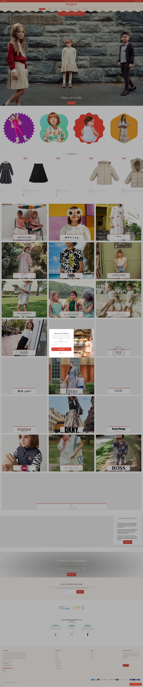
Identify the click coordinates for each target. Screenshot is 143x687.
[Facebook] (59, 353)
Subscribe (61, 349)
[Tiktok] (63, 353)
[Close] (92, 330)
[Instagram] (61, 353)
